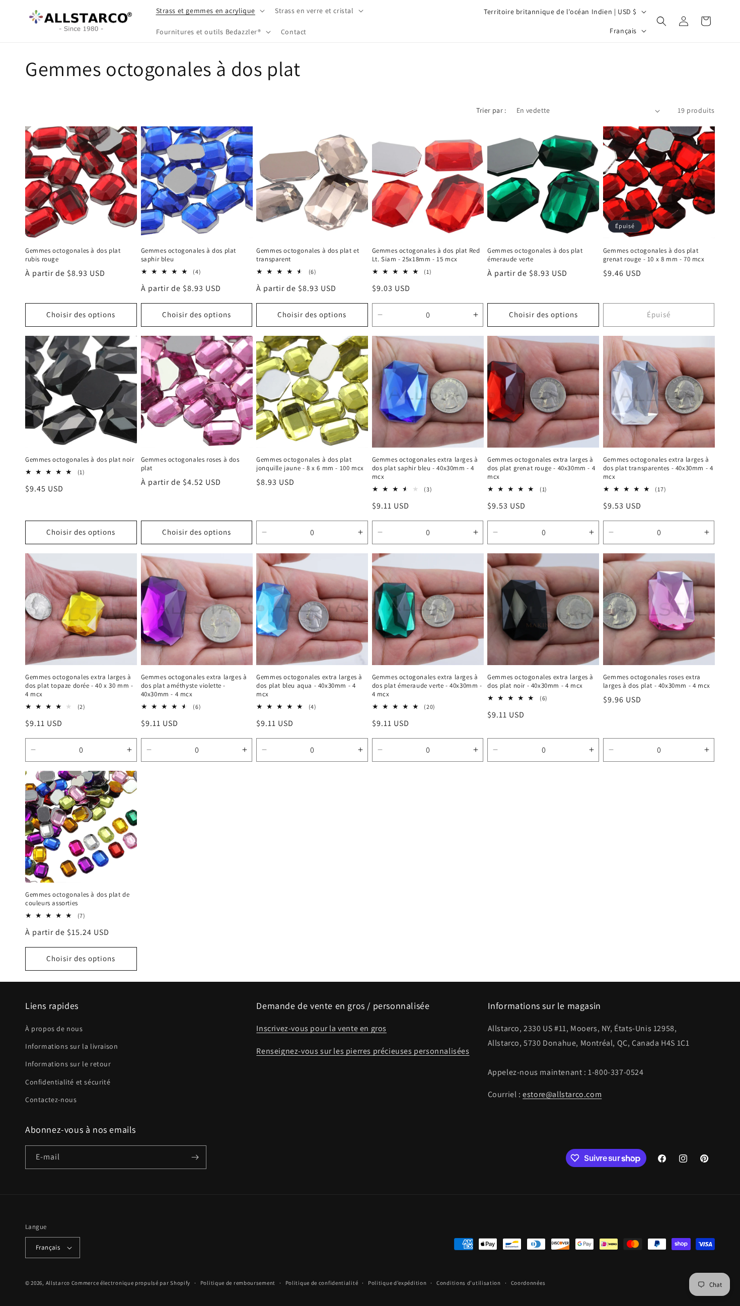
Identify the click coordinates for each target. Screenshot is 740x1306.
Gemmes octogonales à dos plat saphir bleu (188, 255)
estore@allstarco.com (562, 1094)
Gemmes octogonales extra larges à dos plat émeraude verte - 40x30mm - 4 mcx (427, 685)
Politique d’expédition (397, 1282)
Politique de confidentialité (321, 1282)
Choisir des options (80, 314)
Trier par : (491, 110)
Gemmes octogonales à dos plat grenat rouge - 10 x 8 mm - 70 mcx (654, 255)
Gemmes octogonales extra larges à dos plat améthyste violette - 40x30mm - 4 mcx (194, 685)
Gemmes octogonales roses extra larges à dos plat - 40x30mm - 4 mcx (656, 681)
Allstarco (58, 1282)
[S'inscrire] (195, 1157)
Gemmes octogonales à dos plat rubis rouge (72, 255)
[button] (209, 10)
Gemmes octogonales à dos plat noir (79, 460)
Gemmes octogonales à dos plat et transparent (307, 255)
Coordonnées (528, 1282)
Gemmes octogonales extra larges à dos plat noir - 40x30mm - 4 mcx (540, 681)
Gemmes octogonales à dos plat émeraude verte (534, 255)
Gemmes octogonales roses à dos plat (190, 464)
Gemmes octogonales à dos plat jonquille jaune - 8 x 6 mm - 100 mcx (310, 464)
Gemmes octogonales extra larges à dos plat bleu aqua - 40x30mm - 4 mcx (309, 685)
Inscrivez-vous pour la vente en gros (321, 1028)
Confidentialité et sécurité (67, 1081)
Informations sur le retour (68, 1063)
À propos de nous (54, 1028)
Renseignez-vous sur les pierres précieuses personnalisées (362, 1051)
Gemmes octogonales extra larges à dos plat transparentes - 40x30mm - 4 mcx (658, 468)
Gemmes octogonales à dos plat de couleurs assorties (77, 899)
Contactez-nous (51, 1099)
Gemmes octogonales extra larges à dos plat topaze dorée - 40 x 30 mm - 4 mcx (79, 685)
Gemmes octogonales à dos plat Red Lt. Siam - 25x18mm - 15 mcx (426, 255)
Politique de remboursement (237, 1282)
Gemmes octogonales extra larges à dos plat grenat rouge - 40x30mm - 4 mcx (541, 468)
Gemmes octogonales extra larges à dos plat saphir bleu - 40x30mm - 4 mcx (425, 468)
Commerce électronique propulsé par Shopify (130, 1282)
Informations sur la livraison (71, 1046)
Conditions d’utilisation (468, 1282)
